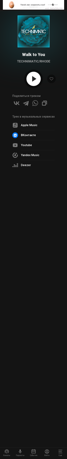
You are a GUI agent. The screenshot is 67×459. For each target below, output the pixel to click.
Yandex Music (30, 155)
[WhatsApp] (35, 103)
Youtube (26, 145)
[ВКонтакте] (16, 103)
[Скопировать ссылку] (44, 103)
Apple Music (29, 125)
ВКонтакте (28, 135)
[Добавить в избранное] (51, 79)
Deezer (26, 165)
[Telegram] (26, 103)
